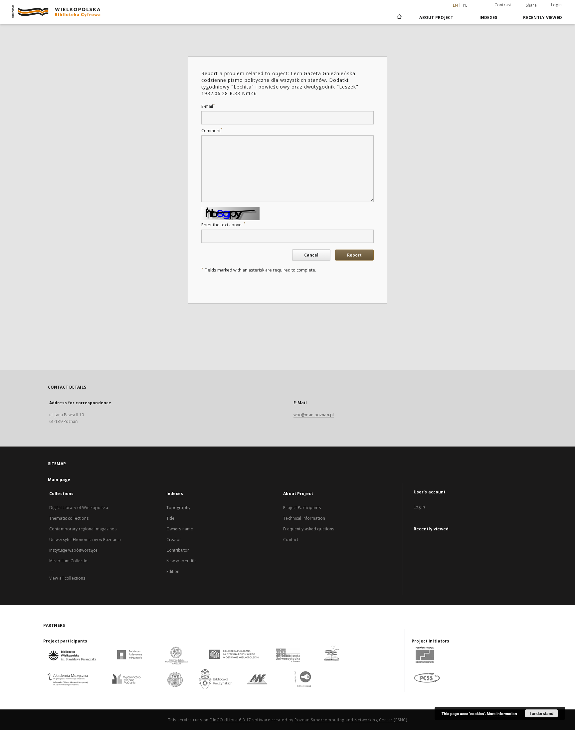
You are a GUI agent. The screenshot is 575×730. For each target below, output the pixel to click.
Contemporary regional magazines (82, 529)
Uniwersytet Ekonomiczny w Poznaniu (85, 539)
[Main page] (398, 17)
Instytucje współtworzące (73, 550)
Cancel (311, 255)
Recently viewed (542, 17)
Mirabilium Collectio (68, 561)
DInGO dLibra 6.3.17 (230, 720)
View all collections (67, 578)
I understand (541, 713)
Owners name (179, 529)
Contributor (177, 550)
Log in (419, 507)
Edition (173, 571)
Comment (211, 130)
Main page (59, 479)
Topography (178, 507)
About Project (436, 17)
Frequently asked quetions (308, 529)
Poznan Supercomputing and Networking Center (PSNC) (350, 720)
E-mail (208, 106)
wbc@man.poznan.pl (313, 415)
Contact (290, 539)
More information (502, 713)
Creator (173, 539)
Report (354, 255)
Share (531, 5)
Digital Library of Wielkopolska (78, 507)
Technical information (304, 518)
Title (170, 518)
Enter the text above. (223, 225)
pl (465, 5)
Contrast (502, 5)
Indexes (488, 17)
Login (556, 5)
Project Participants (301, 507)
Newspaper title (181, 561)
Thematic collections (69, 518)
